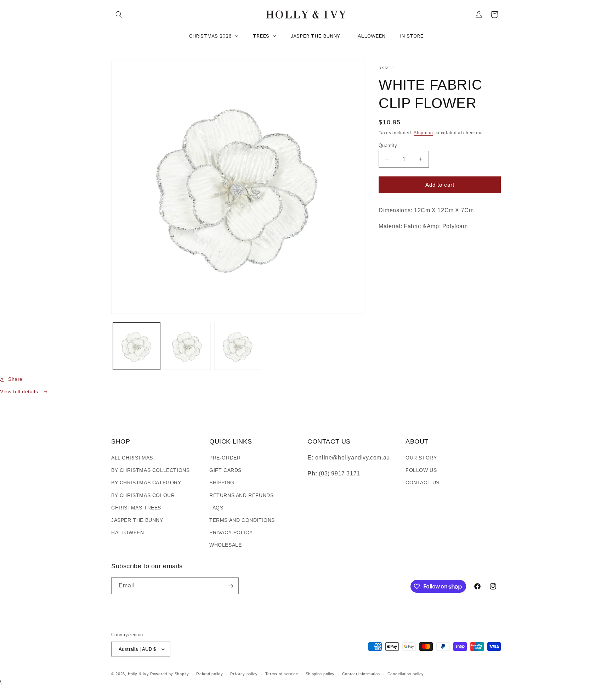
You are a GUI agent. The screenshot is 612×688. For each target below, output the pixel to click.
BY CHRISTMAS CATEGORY (146, 482)
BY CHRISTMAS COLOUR (143, 495)
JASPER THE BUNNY (137, 520)
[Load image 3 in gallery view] (237, 346)
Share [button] (15, 379)
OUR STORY (421, 458)
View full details (20, 391)
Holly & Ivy (139, 674)
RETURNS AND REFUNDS (241, 495)
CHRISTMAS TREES (136, 508)
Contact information (361, 674)
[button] (119, 14)
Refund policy (209, 674)
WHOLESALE (225, 545)
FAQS (216, 508)
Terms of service (281, 674)
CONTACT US (423, 482)
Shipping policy (320, 674)
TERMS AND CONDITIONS (242, 520)
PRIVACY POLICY (231, 532)
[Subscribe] (230, 585)
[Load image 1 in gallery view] (136, 346)
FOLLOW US (421, 470)
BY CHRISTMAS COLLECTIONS (150, 470)
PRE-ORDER (224, 458)
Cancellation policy (405, 674)
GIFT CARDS (225, 470)
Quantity (388, 145)
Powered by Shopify (169, 674)
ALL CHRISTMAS (132, 458)
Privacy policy (244, 674)
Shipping (423, 132)
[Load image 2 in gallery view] (187, 346)
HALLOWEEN (127, 532)
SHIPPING (221, 482)
